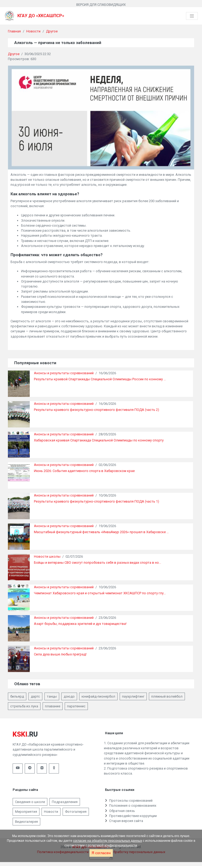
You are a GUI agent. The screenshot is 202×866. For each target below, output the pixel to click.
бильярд (17, 696)
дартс (35, 696)
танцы (52, 696)
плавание (52, 706)
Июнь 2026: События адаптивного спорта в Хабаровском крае (84, 471)
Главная (14, 31)
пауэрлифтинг (133, 696)
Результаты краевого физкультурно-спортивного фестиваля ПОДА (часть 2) (96, 410)
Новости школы (47, 556)
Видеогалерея (26, 822)
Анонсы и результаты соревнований (64, 373)
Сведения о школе (30, 802)
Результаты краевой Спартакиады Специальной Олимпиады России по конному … (100, 379)
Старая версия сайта (126, 821)
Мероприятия (26, 812)
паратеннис (76, 706)
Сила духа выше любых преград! (60, 654)
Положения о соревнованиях (132, 805)
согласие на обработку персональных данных (107, 841)
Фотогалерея (76, 812)
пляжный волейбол (167, 696)
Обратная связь (122, 811)
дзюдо (69, 696)
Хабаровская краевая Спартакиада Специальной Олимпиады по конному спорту (99, 440)
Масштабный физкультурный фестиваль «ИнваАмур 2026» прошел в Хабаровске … (101, 532)
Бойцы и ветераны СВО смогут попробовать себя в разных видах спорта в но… (97, 563)
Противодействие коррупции (133, 816)
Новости (33, 31)
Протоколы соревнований (131, 800)
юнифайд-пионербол (98, 696)
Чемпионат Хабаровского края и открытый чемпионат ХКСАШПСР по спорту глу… (100, 593)
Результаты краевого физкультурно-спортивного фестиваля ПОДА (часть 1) (96, 501)
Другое (52, 31)
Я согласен (101, 853)
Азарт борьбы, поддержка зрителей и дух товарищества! (80, 624)
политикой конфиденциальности (112, 845)
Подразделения (65, 802)
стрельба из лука (24, 706)
